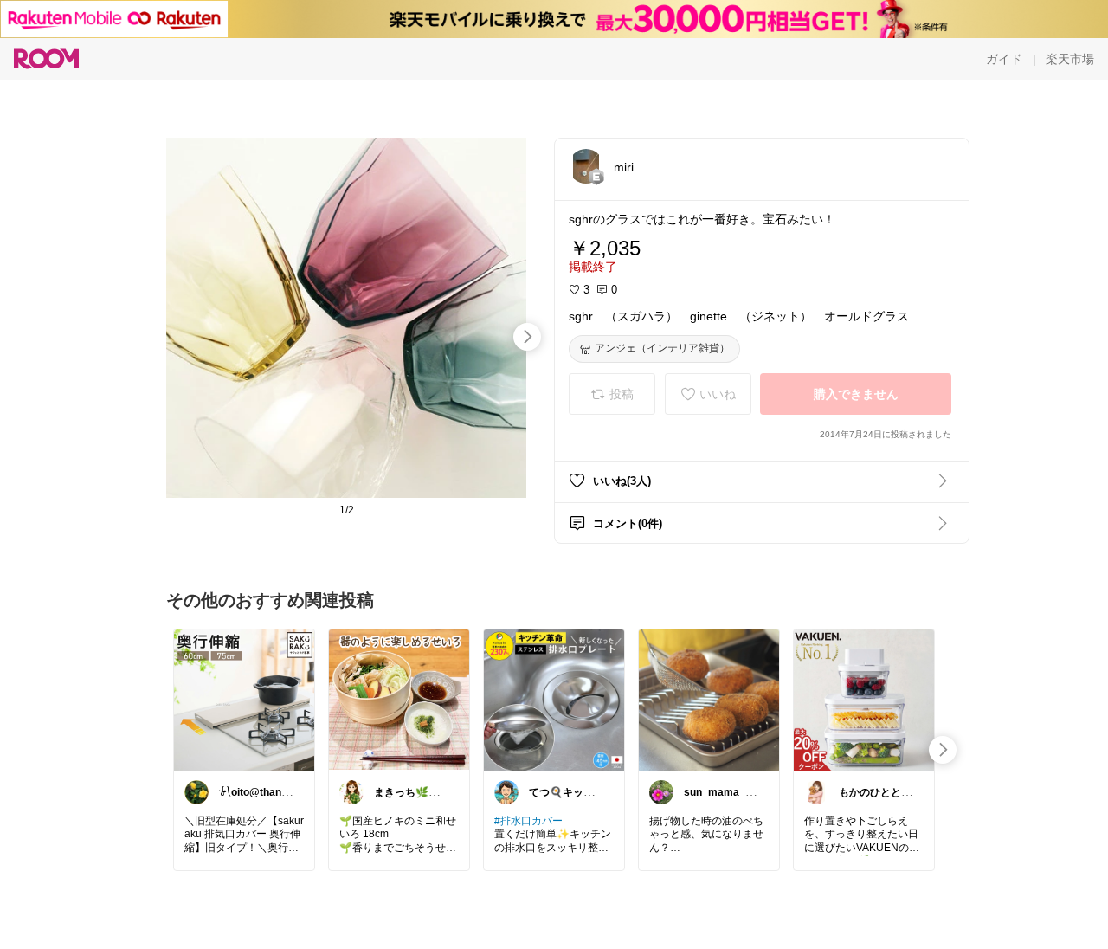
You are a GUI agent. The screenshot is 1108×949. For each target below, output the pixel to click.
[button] (586, 166)
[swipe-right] (527, 337)
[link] (244, 699)
